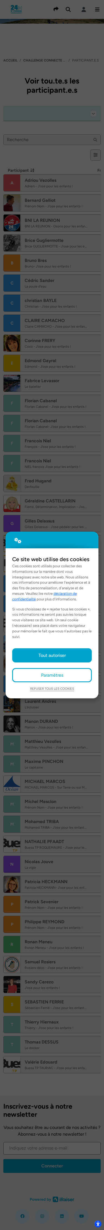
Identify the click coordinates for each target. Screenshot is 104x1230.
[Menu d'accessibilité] (98, 1224)
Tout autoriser (52, 655)
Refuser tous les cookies (52, 689)
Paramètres (52, 675)
